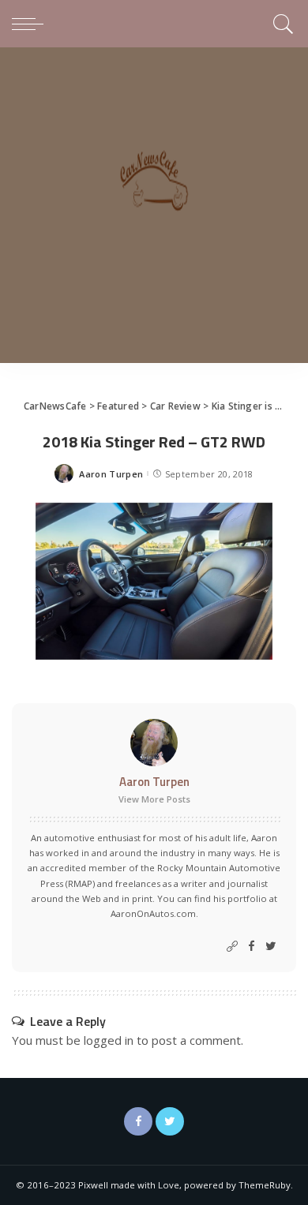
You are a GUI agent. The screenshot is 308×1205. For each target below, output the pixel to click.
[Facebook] (251, 946)
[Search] (280, 23)
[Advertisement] (154, 209)
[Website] (232, 946)
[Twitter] (270, 946)
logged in (108, 1040)
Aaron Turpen (111, 474)
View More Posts (154, 799)
